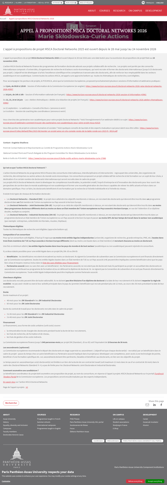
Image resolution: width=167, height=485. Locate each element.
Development (153, 10)
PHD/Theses (74, 419)
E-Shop (115, 428)
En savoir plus (9, 382)
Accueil (3, 18)
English (159, 3)
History (6, 422)
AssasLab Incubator (150, 422)
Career (145, 419)
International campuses (46, 425)
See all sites (43, 2)
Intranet (57, 3)
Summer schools (43, 422)
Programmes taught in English (49, 428)
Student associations (121, 422)
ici (27, 387)
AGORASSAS (98, 441)
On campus (135, 10)
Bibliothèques (86, 3)
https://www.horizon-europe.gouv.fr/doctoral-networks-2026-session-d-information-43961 (106, 94)
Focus (72, 428)
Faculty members (10, 432)
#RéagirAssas (113, 441)
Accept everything (155, 481)
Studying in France (120, 425)
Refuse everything (135, 481)
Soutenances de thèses (79, 425)
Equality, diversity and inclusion (15, 425)
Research (9, 2)
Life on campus (119, 419)
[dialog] (83, 476)
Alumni (19, 2)
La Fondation (30, 2)
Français (150, 3)
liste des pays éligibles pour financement (60, 262)
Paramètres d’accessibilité (143, 2)
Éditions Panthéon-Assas (79, 432)
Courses (104, 10)
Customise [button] (6, 481)
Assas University (9, 419)
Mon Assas (70, 3)
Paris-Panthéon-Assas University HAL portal (86, 422)
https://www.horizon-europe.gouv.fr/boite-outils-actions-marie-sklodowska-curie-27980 (67, 158)
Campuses (7, 428)
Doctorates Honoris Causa (13, 435)
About (92, 10)
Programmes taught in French (48, 419)
